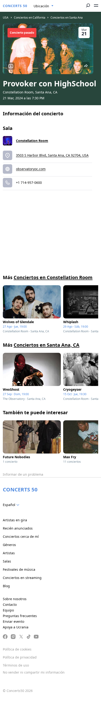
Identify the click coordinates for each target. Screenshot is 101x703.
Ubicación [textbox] (41, 6)
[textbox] (12, 505)
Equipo (8, 610)
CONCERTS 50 (15, 6)
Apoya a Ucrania (15, 627)
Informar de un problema (23, 474)
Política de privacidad (20, 657)
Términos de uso (16, 665)
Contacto (10, 604)
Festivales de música (19, 569)
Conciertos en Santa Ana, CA (46, 345)
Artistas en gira (15, 520)
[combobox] (43, 6)
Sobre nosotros (15, 599)
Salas (7, 561)
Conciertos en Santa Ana (66, 18)
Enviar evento (13, 621)
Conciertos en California (29, 18)
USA (5, 18)
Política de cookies (17, 649)
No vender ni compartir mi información (34, 672)
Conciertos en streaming (22, 577)
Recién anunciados (18, 528)
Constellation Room (32, 140)
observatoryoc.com (31, 169)
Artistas (9, 553)
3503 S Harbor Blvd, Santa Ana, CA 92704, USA (52, 155)
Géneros (9, 544)
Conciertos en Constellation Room (53, 277)
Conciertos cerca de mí (21, 536)
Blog (6, 586)
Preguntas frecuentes (20, 616)
